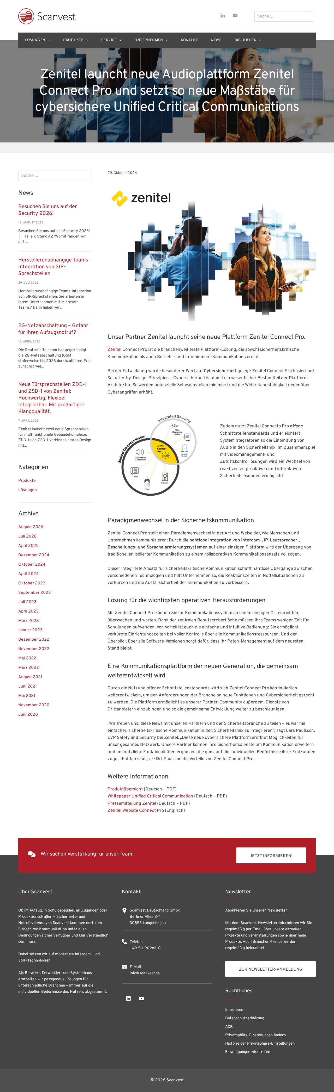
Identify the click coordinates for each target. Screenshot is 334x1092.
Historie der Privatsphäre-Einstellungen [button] (260, 1043)
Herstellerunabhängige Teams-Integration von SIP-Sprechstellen (54, 267)
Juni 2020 (28, 714)
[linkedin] (128, 998)
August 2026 (30, 527)
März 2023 (28, 620)
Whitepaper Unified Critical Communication (150, 796)
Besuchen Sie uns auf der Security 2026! (47, 210)
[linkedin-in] (222, 15)
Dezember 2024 (33, 555)
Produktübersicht (125, 789)
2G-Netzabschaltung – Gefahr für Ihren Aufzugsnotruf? (53, 329)
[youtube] (235, 15)
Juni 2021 (27, 686)
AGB (229, 1027)
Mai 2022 (27, 658)
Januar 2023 (30, 630)
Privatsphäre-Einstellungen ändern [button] (255, 1035)
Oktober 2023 (31, 583)
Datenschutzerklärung (244, 1018)
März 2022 (28, 667)
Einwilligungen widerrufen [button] (247, 1052)
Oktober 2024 (31, 564)
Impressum (234, 1010)
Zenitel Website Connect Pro (136, 811)
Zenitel (115, 350)
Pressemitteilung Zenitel (132, 804)
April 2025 (28, 545)
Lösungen (27, 490)
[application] (47, 40)
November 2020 (33, 705)
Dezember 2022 (33, 639)
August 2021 (30, 677)
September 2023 (34, 592)
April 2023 (28, 611)
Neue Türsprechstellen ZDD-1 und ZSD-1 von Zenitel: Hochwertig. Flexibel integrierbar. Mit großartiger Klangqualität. (52, 398)
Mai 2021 (26, 695)
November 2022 (33, 649)
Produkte (27, 480)
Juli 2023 (27, 602)
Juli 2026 (27, 536)
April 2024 (28, 574)
